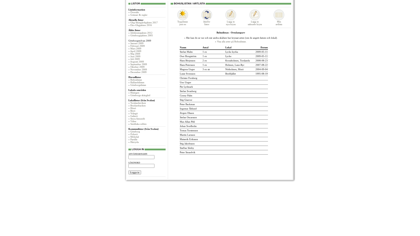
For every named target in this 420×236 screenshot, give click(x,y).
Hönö (133, 108)
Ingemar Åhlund (188, 108)
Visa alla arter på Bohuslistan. (232, 41)
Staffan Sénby (187, 148)
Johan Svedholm (188, 126)
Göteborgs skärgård (140, 95)
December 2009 (138, 72)
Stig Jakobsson (187, 143)
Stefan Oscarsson (188, 117)
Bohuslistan (136, 79)
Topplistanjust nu (182, 23)
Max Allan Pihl (187, 121)
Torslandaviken (138, 103)
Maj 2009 (135, 53)
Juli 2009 (135, 59)
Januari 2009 (137, 43)
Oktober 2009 (137, 67)
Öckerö (134, 134)
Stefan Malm (186, 51)
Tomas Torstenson (189, 130)
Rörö (132, 110)
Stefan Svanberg (188, 91)
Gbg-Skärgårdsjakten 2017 (144, 22)
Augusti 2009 (137, 61)
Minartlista (279, 23)
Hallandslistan (137, 82)
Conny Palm (186, 95)
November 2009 (138, 69)
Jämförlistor (206, 23)
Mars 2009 (135, 48)
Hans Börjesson (187, 60)
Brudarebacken (138, 105)
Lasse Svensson (187, 73)
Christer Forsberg (188, 78)
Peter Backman (187, 104)
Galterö (134, 116)
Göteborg (135, 131)
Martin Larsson (187, 135)
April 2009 (135, 51)
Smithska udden (138, 124)
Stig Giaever (186, 100)
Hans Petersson (187, 65)
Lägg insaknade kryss (255, 23)
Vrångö (134, 113)
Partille (133, 139)
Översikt (134, 12)
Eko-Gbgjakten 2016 (141, 25)
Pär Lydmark (186, 86)
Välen (133, 121)
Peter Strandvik (187, 152)
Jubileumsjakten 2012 (141, 32)
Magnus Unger (187, 69)
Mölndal (134, 136)
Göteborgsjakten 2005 (141, 35)
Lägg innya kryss (231, 23)
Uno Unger (185, 82)
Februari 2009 (137, 46)
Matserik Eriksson (189, 139)
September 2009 (138, 64)
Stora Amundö (137, 118)
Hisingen (134, 92)
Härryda (134, 142)
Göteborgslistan (138, 85)
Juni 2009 (135, 56)
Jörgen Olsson (187, 113)
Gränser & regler (138, 15)
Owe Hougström (188, 56)
